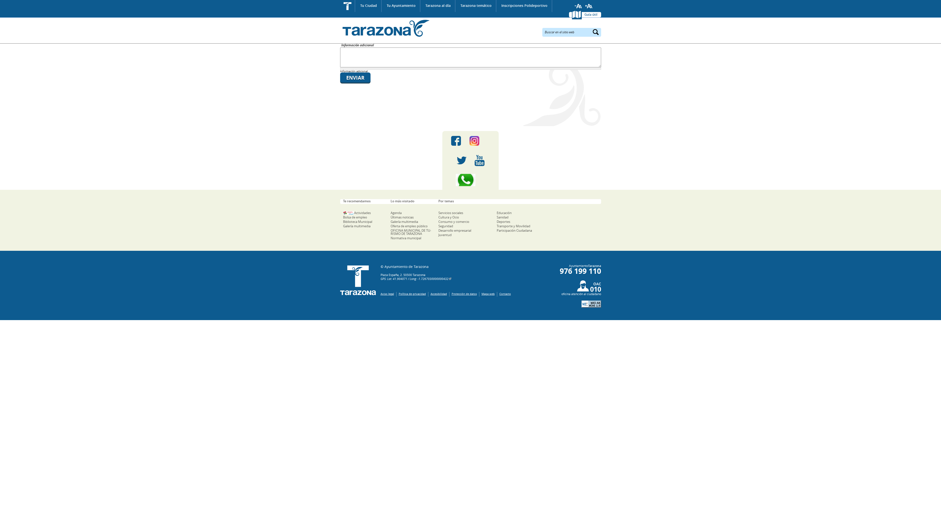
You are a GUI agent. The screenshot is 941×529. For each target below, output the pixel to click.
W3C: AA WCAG (591, 304)
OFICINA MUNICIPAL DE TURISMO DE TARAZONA (411, 232)
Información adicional (357, 45)
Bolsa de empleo (355, 217)
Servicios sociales (450, 213)
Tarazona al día (438, 5)
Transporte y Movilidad (513, 226)
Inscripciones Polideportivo (524, 5)
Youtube (479, 160)
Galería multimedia (357, 226)
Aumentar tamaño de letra (589, 6)
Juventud (445, 235)
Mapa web (488, 294)
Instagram (479, 141)
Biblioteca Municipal (357, 221)
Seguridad (445, 226)
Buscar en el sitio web (559, 32)
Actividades (362, 213)
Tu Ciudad (368, 5)
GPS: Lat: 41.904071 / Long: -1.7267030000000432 (414, 279)
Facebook (456, 141)
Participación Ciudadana (514, 230)
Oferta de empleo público (409, 226)
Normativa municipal (406, 238)
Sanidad (502, 217)
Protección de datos (464, 294)
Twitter (462, 160)
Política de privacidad (412, 294)
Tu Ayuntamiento (401, 5)
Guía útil (590, 14)
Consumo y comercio (453, 221)
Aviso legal (387, 294)
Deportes (503, 221)
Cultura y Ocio (448, 217)
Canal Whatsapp (470, 180)
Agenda (396, 213)
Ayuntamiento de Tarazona (385, 28)
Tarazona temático (476, 5)
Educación (504, 213)
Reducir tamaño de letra (578, 6)
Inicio (347, 6)
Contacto (505, 294)
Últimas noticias (402, 217)
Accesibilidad (439, 294)
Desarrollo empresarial (454, 230)
